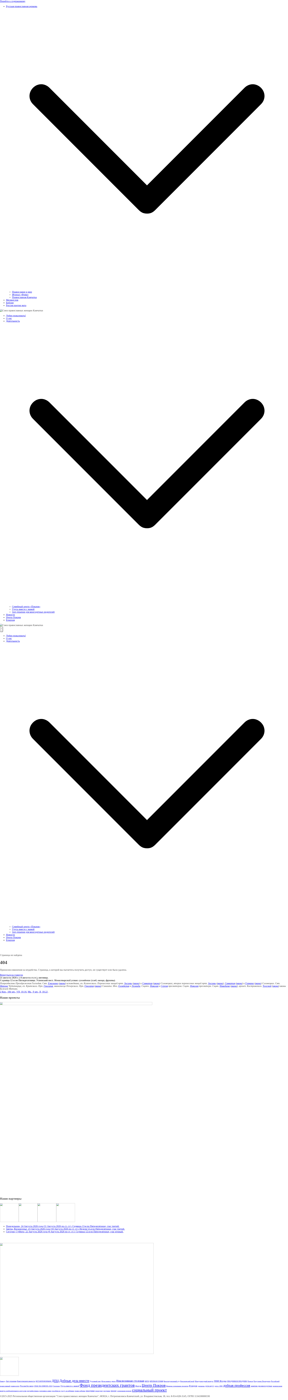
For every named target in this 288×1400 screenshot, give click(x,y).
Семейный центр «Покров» (26, 606)
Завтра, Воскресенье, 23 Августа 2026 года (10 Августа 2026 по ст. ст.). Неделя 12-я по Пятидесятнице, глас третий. (65, 1229)
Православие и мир (22, 292)
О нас (9, 318)
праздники (90, 1391)
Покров (250, 1381)
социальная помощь (124, 1391)
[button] (147, 289)
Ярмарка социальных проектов (177, 1386)
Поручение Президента (262, 1381)
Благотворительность (26, 1381)
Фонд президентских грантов (107, 1385)
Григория (48, 986)
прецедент (99, 1391)
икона (62, 983)
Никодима (225, 986)
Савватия (147, 983)
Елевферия (123, 986)
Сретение (56, 1386)
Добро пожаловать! (16, 315)
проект (114, 1391)
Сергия (164, 986)
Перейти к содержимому (12, 1)
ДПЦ (55, 1381)
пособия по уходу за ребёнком (63, 1391)
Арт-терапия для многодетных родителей (33, 612)
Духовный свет (95, 1381)
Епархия (10, 620)
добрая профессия (236, 1385)
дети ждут (209, 1386)
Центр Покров (13, 617)
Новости (10, 614)
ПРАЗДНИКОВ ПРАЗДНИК (237, 1381)
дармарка (201, 1386)
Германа (249, 983)
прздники (106, 1391)
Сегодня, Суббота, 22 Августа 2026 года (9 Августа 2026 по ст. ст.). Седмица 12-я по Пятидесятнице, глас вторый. (64, 1231)
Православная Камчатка (24, 297)
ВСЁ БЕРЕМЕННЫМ (43, 1381)
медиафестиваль (33, 1391)
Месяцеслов (12, 300)
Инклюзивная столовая (130, 1380)
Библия (10, 302)
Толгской (267, 986)
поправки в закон (45, 1391)
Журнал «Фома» (20, 294)
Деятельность (13, 321)
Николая (154, 986)
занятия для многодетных (261, 1386)
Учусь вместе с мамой (23, 609)
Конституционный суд (172, 1381)
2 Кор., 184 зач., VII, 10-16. (13, 991)
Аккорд (2, 1381)
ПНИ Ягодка (220, 1381)
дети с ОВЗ (218, 1386)
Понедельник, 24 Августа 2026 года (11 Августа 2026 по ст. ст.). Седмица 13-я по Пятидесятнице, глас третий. (62, 1226)
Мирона (4, 986)
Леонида (136, 986)
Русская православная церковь (21, 6)
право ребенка (80, 1391)
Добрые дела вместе (74, 1381)
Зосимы (128, 983)
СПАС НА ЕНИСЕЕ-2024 (43, 1386)
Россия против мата (16, 305)
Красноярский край (187, 1381)
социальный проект (149, 1390)
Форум (138, 1386)
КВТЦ (147, 1381)
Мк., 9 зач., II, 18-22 (38, 991)
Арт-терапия (11, 1381)
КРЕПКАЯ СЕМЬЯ (156, 1381)
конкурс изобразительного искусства (13, 1391)
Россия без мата (26, 1386)
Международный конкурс (204, 1381)
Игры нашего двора (108, 1381)
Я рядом (193, 1386)
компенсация (277, 1386)
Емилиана (53, 983)
